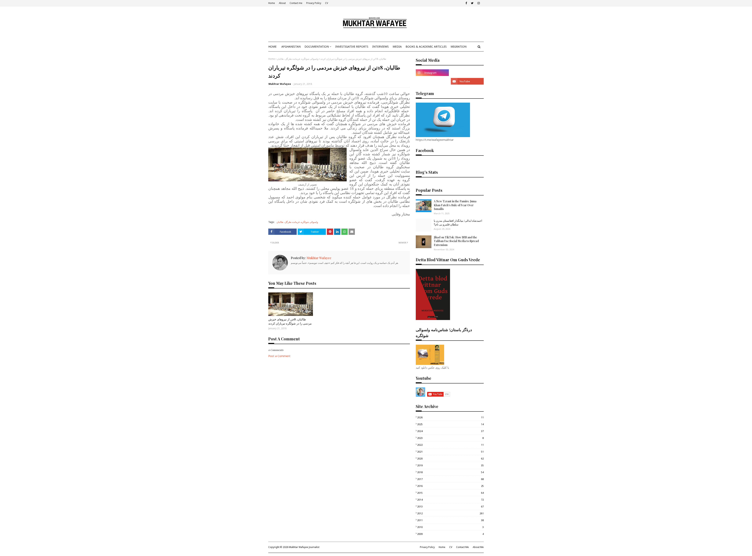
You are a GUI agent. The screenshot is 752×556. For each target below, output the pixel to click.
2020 (450, 458)
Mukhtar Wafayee (279, 84)
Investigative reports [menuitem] (351, 46)
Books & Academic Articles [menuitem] (426, 46)
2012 (450, 513)
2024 (450, 431)
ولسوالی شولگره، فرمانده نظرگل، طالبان (297, 59)
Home (271, 3)
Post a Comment (279, 356)
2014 (450, 499)
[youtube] (467, 81)
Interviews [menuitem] (380, 46)
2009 (450, 534)
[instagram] (478, 3)
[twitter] (472, 3)
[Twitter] (432, 81)
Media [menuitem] (397, 46)
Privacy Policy (313, 3)
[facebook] (466, 3)
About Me (478, 547)
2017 (450, 479)
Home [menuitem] (272, 46)
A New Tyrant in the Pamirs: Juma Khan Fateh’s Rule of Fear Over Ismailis (455, 205)
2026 (450, 417)
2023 (450, 438)
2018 (450, 472)
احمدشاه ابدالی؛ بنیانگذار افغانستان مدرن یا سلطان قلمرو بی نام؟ (458, 222)
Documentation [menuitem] (317, 46)
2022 (450, 445)
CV (326, 3)
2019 (450, 465)
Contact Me (462, 547)
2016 (450, 486)
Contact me (296, 3)
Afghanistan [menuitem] (291, 46)
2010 (450, 527)
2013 (450, 506)
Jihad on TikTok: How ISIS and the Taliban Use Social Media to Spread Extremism (456, 241)
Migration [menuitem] (458, 46)
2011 (450, 520)
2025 (450, 424)
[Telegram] (467, 72)
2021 (450, 451)
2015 (450, 493)
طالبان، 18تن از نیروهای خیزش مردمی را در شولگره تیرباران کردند (290, 321)
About (282, 3)
